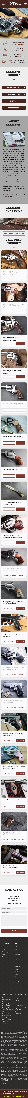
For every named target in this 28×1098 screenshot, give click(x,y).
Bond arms (18, 954)
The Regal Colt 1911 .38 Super (6, 1004)
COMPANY (6, 196)
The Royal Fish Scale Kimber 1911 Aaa (7, 1009)
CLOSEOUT (18, 986)
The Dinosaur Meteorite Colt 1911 (6, 999)
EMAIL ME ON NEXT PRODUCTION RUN (14, 278)
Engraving (5, 952)
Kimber (17, 969)
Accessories (5, 957)
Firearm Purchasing (18, 1012)
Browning (17, 957)
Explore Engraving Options (14, 233)
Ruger (16, 974)
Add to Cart (20, 344)
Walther (17, 984)
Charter (17, 959)
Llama (16, 971)
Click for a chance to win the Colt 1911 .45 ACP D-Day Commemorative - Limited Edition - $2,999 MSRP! (13, 1094)
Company (17, 998)
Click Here (13, 60)
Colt (16, 962)
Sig (15, 976)
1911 (16, 947)
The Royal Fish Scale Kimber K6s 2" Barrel (7, 1015)
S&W (16, 979)
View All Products (14, 880)
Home (4, 947)
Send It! (14, 930)
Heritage (17, 967)
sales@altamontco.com (14, 903)
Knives (4, 954)
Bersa (16, 952)
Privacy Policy (19, 1005)
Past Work (18, 1000)
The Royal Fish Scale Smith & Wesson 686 (6, 1021)
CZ (15, 964)
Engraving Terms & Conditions (20, 1008)
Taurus (17, 981)
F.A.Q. (16, 1003)
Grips (3, 949)
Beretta (17, 949)
